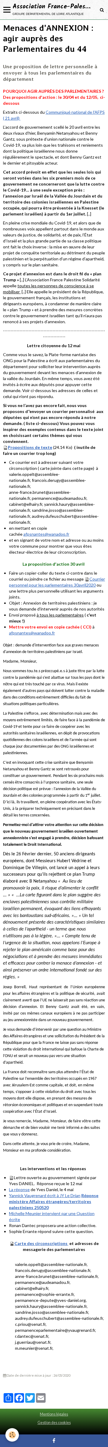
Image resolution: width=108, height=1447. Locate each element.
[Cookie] (12, 1435)
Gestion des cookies (54, 1422)
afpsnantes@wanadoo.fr (46, 534)
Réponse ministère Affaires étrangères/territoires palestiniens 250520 (53, 1201)
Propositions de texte (30, 447)
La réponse (19, 1189)
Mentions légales (54, 1414)
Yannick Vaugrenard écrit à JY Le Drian (44, 1195)
